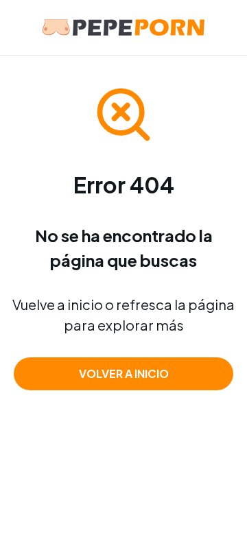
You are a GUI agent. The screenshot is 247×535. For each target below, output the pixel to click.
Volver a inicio (124, 373)
